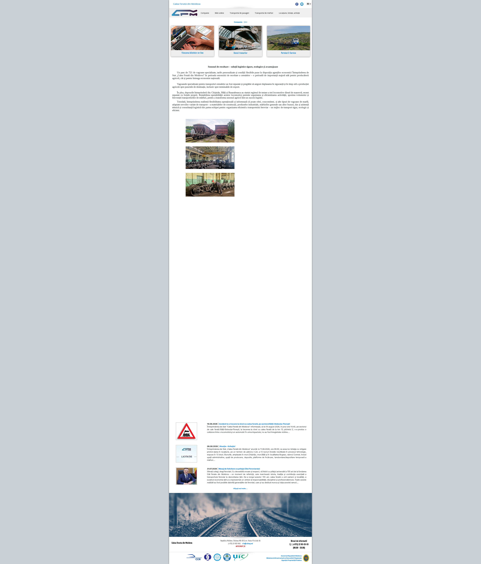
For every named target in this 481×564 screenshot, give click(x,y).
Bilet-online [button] (219, 13)
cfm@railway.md (247, 544)
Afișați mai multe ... (240, 488)
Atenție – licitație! (227, 446)
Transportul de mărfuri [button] (264, 13)
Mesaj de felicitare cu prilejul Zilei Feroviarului (239, 469)
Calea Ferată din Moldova (186, 3)
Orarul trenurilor (240, 53)
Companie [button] (205, 13)
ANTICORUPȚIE (240, 546)
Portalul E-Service (288, 53)
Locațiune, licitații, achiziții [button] (289, 13)
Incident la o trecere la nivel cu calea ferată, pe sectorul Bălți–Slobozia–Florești (254, 424)
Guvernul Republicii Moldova (291, 556)
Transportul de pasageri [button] (239, 13)
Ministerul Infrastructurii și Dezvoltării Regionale (284, 558)
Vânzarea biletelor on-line (192, 53)
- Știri (240, 22)
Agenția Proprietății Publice (291, 560)
